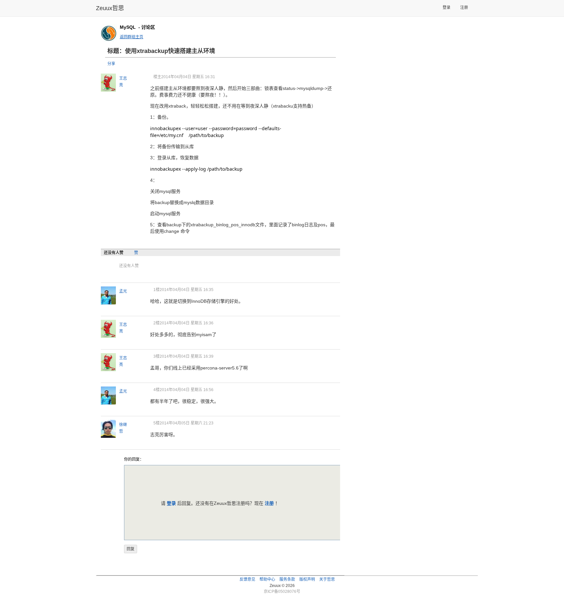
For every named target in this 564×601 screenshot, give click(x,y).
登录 (446, 7)
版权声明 (307, 579)
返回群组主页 (131, 37)
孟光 (123, 291)
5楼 (156, 423)
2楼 (156, 323)
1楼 (156, 289)
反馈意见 (247, 579)
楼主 (157, 77)
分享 (111, 63)
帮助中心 (267, 579)
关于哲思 (327, 579)
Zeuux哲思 (110, 8)
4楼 (156, 389)
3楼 (156, 356)
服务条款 (287, 579)
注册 (464, 7)
